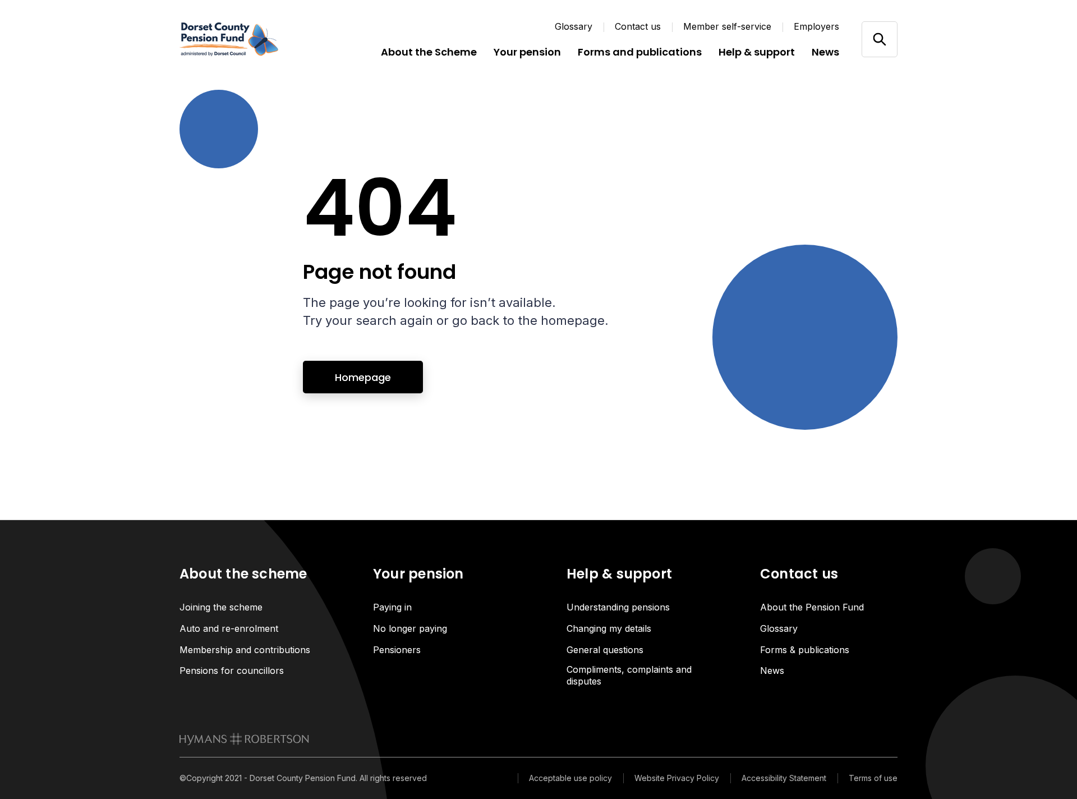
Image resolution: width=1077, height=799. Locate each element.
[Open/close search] (879, 39)
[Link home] (247, 39)
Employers (816, 26)
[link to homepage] (244, 739)
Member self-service (727, 26)
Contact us (638, 26)
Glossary (573, 26)
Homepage (363, 377)
